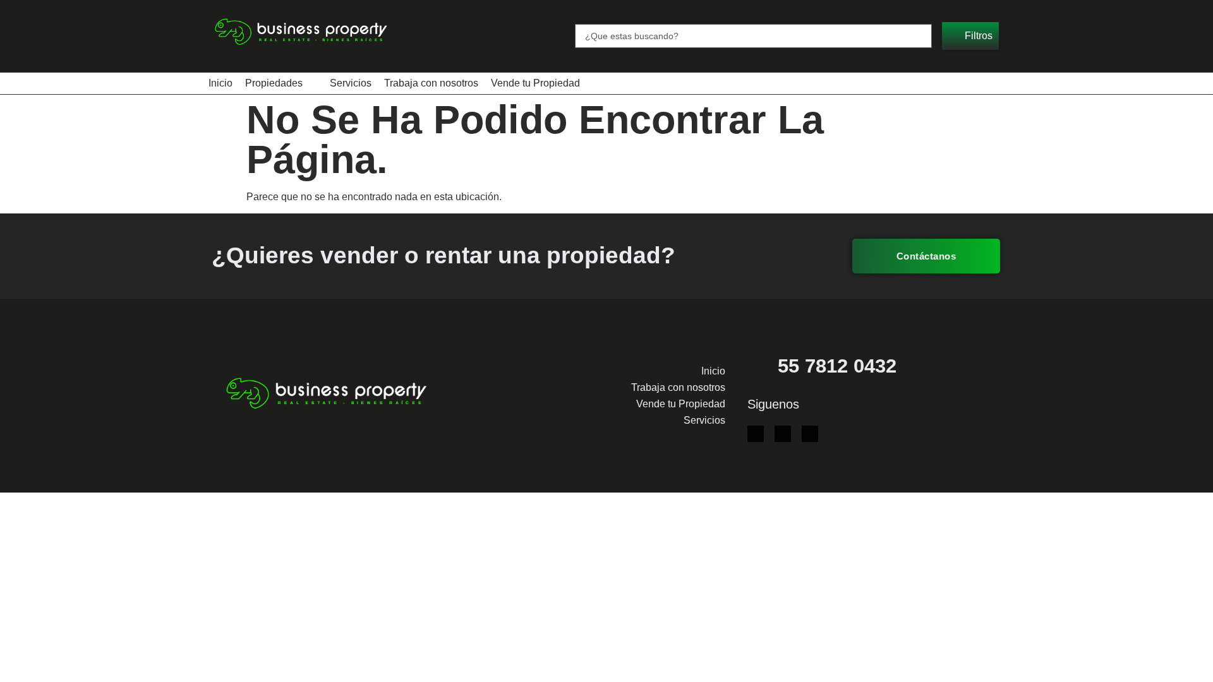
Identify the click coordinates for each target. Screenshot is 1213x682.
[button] (970, 36)
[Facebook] (755, 434)
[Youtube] (783, 434)
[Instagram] (810, 434)
